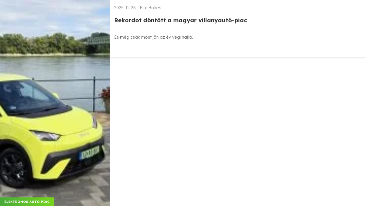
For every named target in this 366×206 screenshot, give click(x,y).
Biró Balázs (150, 7)
